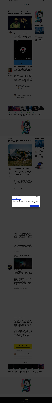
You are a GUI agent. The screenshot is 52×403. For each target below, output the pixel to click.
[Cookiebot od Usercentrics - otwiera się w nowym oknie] (36, 196)
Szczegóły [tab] (26, 198)
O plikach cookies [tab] (35, 198)
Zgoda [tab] (17, 198)
